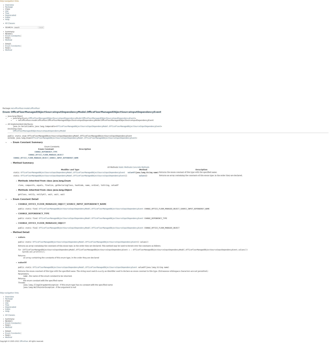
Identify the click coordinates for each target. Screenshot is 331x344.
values (142, 176)
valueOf (131, 172)
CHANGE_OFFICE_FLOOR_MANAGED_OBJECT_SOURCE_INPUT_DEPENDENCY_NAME (45, 158)
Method (8, 40)
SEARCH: (9, 27)
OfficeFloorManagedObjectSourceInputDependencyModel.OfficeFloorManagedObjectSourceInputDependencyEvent (82, 118)
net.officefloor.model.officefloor (25, 108)
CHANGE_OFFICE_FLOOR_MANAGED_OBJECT (45, 155)
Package (9, 7)
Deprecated (10, 15)
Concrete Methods (141, 167)
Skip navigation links (9, 1)
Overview (9, 5)
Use (7, 11)
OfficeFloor (24, 341)
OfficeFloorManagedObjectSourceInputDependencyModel (39, 131)
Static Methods (125, 167)
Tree (7, 13)
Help (7, 19)
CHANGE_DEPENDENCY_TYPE (46, 152)
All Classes (10, 23)
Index (7, 17)
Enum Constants (12, 36)
